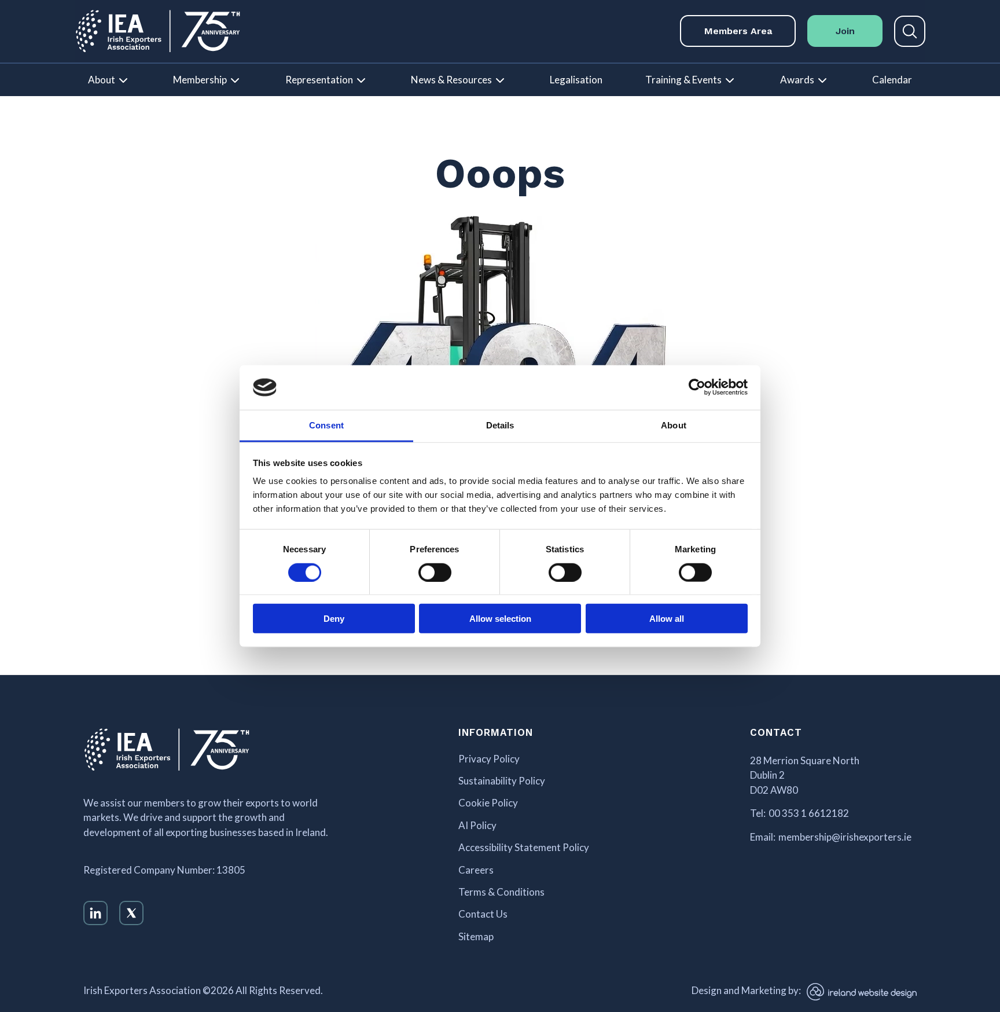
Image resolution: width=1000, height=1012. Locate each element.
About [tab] (673, 425)
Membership (200, 80)
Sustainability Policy (501, 781)
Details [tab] (500, 425)
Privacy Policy (489, 759)
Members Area (738, 30)
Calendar (892, 80)
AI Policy (477, 825)
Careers (476, 870)
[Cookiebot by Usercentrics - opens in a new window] (697, 387)
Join (845, 30)
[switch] (434, 572)
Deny (333, 619)
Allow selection (500, 619)
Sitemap (476, 937)
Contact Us (483, 914)
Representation (319, 80)
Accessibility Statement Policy (523, 847)
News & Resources (451, 80)
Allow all (666, 619)
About (101, 80)
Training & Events (683, 80)
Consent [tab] (326, 425)
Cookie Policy (488, 803)
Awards (797, 80)
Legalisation (576, 80)
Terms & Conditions (501, 892)
